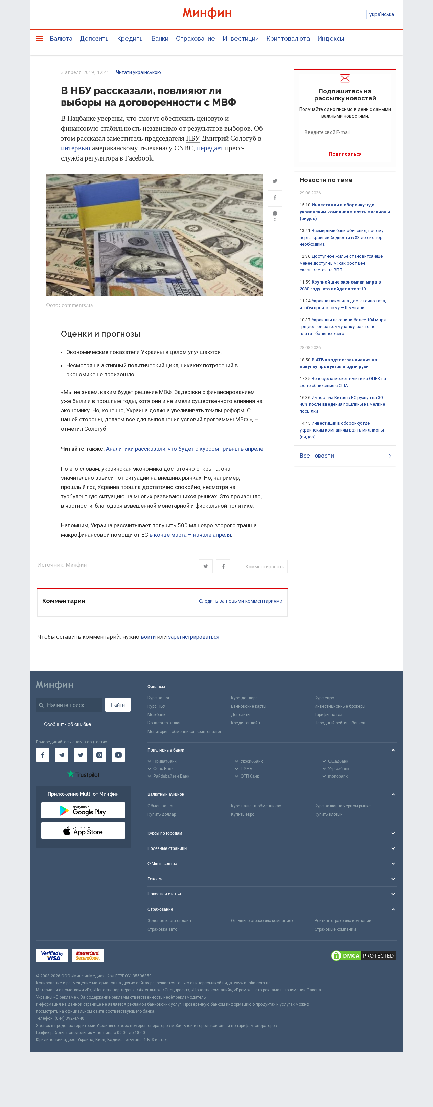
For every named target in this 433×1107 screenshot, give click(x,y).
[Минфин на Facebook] (42, 755)
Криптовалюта (288, 38)
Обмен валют (160, 806)
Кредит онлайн (245, 723)
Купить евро (242, 814)
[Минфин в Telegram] (61, 755)
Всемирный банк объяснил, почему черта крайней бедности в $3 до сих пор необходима (341, 237)
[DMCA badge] (363, 956)
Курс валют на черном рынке (343, 806)
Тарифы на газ (328, 714)
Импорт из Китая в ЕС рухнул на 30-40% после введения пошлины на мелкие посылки (342, 404)
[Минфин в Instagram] (99, 755)
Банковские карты (248, 706)
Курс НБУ (156, 706)
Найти (118, 705)
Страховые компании (335, 929)
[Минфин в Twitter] (80, 755)
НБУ (193, 138)
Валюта (61, 38)
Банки (159, 38)
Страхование (195, 38)
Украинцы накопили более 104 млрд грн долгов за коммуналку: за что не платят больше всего (343, 326)
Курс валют (158, 698)
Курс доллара (244, 698)
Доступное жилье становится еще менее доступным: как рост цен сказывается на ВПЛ (341, 263)
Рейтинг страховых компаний (343, 920)
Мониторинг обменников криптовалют (184, 731)
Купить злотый (329, 814)
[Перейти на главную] (216, 14)
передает (210, 148)
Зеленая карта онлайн (169, 920)
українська (381, 14)
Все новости (317, 455)
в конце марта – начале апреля (190, 534)
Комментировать (265, 566)
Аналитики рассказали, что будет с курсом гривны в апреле (184, 448)
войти (148, 637)
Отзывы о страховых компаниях (262, 920)
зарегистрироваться (193, 637)
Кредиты (130, 38)
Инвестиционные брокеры (340, 706)
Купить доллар (161, 814)
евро (207, 525)
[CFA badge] (123, 956)
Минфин (76, 565)
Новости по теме (326, 179)
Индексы (330, 38)
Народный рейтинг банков (340, 723)
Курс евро (324, 698)
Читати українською (138, 72)
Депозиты (95, 38)
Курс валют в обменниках (256, 806)
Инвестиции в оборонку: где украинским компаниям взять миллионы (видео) (345, 211)
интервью (75, 148)
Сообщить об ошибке (67, 724)
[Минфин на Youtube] (118, 755)
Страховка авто (162, 929)
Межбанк (156, 714)
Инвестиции (241, 38)
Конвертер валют (164, 723)
